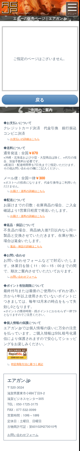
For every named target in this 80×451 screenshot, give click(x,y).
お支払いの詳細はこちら (25, 139)
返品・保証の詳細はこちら (26, 246)
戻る (39, 99)
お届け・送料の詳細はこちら (27, 191)
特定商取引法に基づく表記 (27, 364)
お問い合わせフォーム (23, 276)
